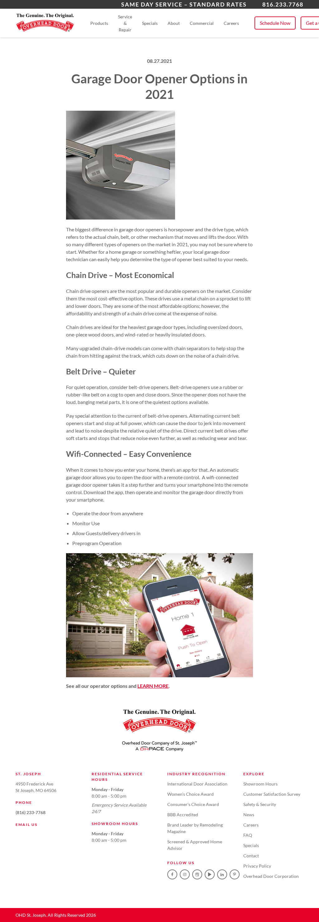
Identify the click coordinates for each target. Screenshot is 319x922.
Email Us (26, 824)
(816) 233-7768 (30, 812)
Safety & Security (259, 804)
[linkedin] (222, 874)
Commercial (202, 23)
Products (99, 23)
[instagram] (185, 874)
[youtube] (210, 874)
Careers (231, 23)
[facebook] (172, 874)
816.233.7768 (282, 4)
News (248, 814)
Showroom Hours (260, 783)
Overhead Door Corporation (271, 876)
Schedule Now (275, 23)
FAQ (247, 835)
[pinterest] (235, 874)
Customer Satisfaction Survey (271, 794)
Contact (251, 855)
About (174, 23)
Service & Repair (125, 23)
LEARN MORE (153, 686)
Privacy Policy (257, 866)
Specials (150, 23)
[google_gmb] (197, 874)
